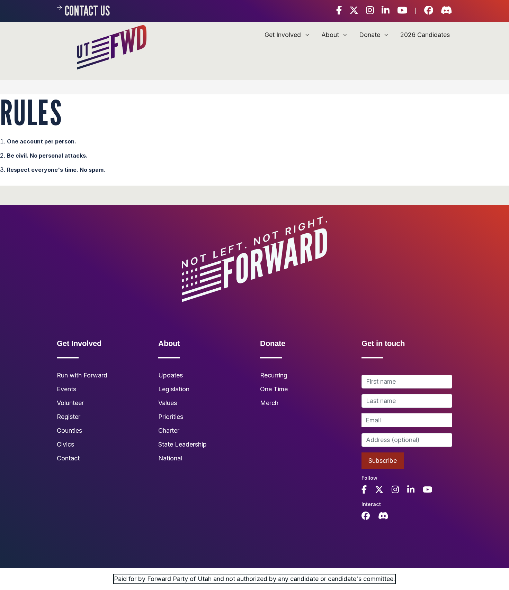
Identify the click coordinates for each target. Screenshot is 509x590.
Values (167, 402)
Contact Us (87, 10)
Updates (170, 375)
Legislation (173, 389)
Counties (69, 430)
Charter (168, 430)
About (331, 34)
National (170, 458)
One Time (274, 389)
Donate (370, 34)
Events (66, 389)
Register (68, 416)
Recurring (273, 375)
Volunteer (70, 402)
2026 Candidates (425, 34)
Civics (65, 444)
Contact (68, 458)
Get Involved (284, 34)
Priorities (170, 416)
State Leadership (182, 444)
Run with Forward (82, 375)
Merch (269, 402)
